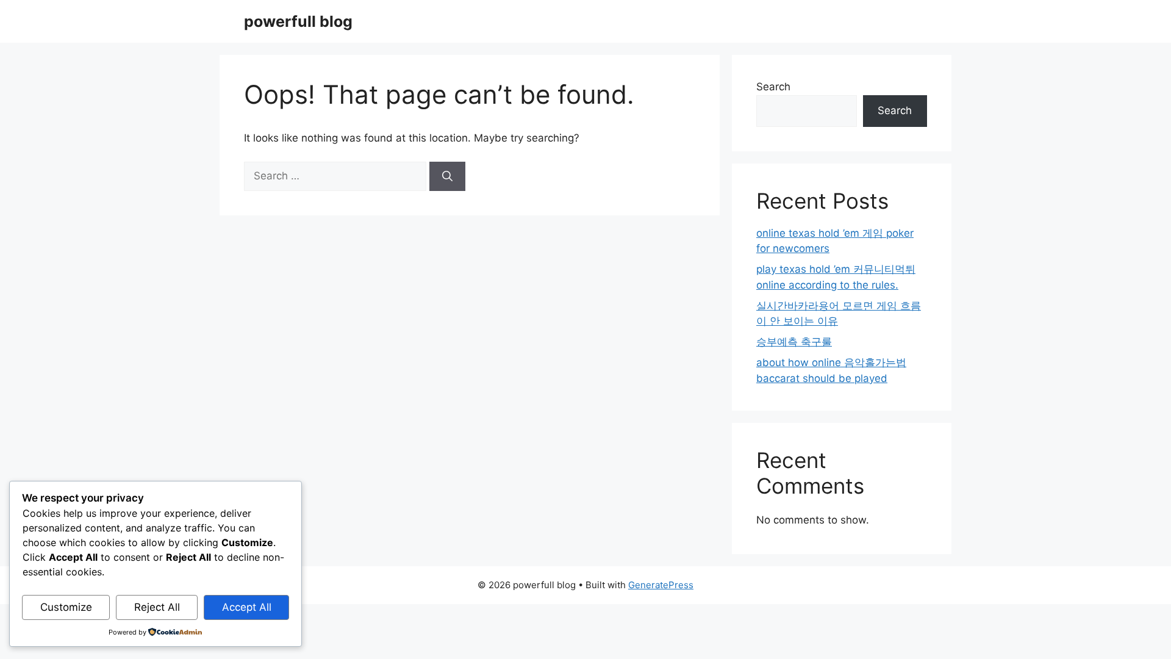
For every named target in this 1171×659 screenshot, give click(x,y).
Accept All (246, 607)
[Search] (447, 176)
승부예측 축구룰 (794, 342)
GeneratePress (660, 585)
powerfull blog (298, 21)
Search (773, 87)
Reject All (157, 607)
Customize (66, 607)
